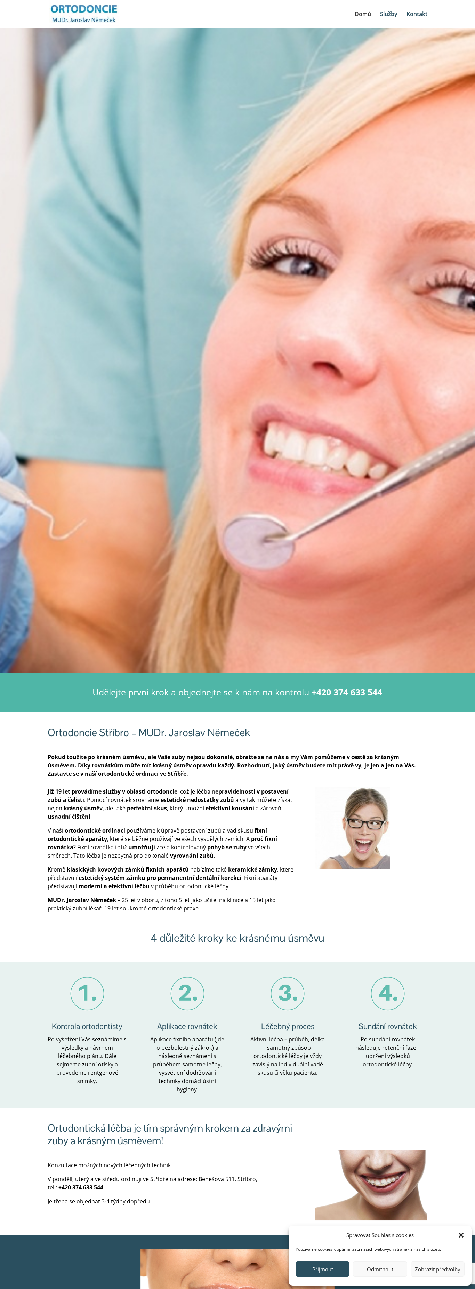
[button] (461, 1235)
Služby (388, 14)
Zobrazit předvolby (437, 1269)
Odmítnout (380, 1269)
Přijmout (322, 1269)
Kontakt (416, 14)
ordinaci (147, 774)
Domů (363, 14)
